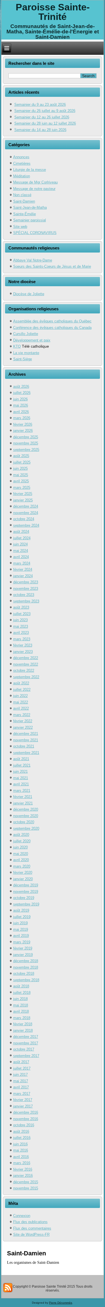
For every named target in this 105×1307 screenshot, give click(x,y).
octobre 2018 (23, 973)
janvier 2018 (23, 1030)
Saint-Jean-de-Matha (30, 207)
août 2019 (21, 910)
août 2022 (21, 683)
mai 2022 (20, 702)
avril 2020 (21, 860)
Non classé (22, 195)
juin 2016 (20, 1144)
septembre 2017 (26, 1056)
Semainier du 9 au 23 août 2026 (40, 104)
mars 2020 (21, 866)
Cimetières (22, 163)
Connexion (21, 1216)
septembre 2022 (26, 677)
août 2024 (21, 531)
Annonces (21, 157)
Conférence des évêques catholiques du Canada (52, 327)
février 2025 (22, 494)
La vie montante (26, 353)
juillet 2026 (22, 393)
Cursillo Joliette (25, 334)
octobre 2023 (23, 595)
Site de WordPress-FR (31, 1234)
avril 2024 (21, 557)
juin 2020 (20, 847)
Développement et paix (31, 340)
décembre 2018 (25, 961)
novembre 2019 (25, 891)
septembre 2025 (26, 450)
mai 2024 (20, 551)
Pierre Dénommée (60, 1302)
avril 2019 (21, 936)
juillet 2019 (22, 917)
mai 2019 (20, 929)
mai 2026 (20, 405)
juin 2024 (20, 544)
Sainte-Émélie (24, 214)
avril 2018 (21, 1011)
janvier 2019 (23, 955)
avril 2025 (21, 481)
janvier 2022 (23, 727)
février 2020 (22, 872)
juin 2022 (20, 696)
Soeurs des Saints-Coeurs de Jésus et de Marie (52, 266)
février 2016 (22, 1169)
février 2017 (22, 1100)
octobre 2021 (23, 746)
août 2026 (21, 386)
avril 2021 (21, 784)
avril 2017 (21, 1087)
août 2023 (21, 607)
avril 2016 (21, 1157)
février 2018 (22, 1024)
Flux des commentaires (32, 1228)
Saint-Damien (24, 201)
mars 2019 (21, 942)
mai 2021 (20, 778)
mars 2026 (21, 418)
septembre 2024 (26, 525)
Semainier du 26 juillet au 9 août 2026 (44, 111)
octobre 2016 (23, 1125)
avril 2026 (21, 412)
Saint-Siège (22, 359)
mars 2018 (21, 1018)
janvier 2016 (23, 1175)
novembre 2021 (25, 740)
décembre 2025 (25, 437)
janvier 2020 (23, 879)
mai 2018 (20, 1005)
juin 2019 (20, 923)
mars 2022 (21, 715)
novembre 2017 (25, 1043)
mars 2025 (21, 487)
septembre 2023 (26, 601)
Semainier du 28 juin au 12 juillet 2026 (45, 123)
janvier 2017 (23, 1106)
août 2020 (21, 835)
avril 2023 (21, 632)
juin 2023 (20, 620)
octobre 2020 (23, 822)
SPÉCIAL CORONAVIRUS (35, 233)
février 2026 (22, 424)
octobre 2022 (23, 670)
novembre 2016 (25, 1119)
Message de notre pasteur (34, 189)
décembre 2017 (25, 1037)
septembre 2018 (26, 980)
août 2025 (21, 456)
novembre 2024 (25, 513)
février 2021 (22, 797)
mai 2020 (20, 854)
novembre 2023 (25, 588)
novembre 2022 (25, 664)
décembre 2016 (25, 1112)
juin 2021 (20, 771)
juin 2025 (20, 468)
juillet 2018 (22, 992)
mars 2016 (21, 1163)
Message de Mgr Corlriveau (35, 182)
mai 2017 (20, 1081)
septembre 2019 (26, 904)
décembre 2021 (25, 734)
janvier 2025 (23, 500)
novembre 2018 (25, 967)
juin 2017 (20, 1074)
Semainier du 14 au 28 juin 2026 (40, 130)
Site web (20, 226)
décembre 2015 (25, 1182)
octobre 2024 (23, 519)
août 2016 (21, 1131)
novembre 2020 (25, 816)
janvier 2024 (23, 576)
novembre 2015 (25, 1188)
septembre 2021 (26, 753)
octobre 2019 (23, 898)
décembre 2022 (25, 658)
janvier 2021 (23, 803)
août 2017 (21, 1062)
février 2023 (22, 645)
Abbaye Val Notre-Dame (32, 260)
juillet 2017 (22, 1068)
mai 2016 (20, 1150)
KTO (17, 346)
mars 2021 (21, 790)
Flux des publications (30, 1222)
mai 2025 (20, 475)
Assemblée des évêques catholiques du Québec (52, 321)
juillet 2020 (22, 841)
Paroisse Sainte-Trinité (53, 12)
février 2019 (22, 948)
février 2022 (22, 721)
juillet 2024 (22, 538)
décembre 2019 (25, 885)
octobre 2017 (23, 1049)
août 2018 (21, 986)
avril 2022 (21, 708)
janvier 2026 (23, 430)
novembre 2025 (25, 443)
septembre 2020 (26, 828)
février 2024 (22, 569)
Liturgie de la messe (29, 170)
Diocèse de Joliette (28, 294)
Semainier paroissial (29, 220)
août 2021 (21, 759)
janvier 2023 (23, 652)
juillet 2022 (22, 689)
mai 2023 (20, 626)
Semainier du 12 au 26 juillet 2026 (41, 117)
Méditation (21, 176)
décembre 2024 (25, 506)
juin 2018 (20, 999)
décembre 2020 (25, 809)
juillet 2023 (22, 614)
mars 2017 (21, 1094)
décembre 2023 (25, 582)
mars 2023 (21, 639)
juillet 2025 (22, 462)
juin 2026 (20, 399)
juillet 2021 (22, 765)
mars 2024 (21, 563)
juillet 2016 (22, 1138)
